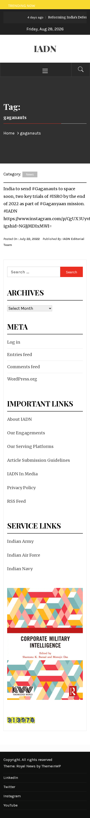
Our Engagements (26, 432)
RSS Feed (16, 501)
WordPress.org (22, 379)
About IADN (19, 419)
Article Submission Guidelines (38, 460)
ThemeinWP (51, 766)
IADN (45, 48)
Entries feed (19, 354)
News (30, 174)
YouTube (10, 805)
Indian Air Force (23, 555)
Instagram (12, 796)
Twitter (9, 787)
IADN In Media (22, 473)
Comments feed (23, 366)
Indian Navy (20, 568)
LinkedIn (10, 777)
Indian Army (20, 541)
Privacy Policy (21, 487)
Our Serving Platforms (30, 446)
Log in (13, 342)
